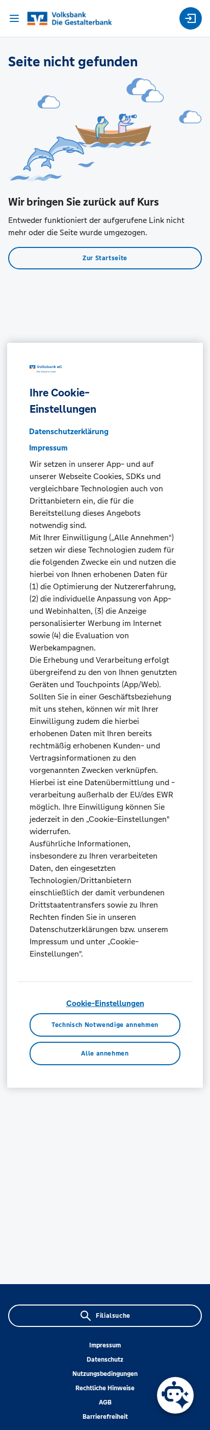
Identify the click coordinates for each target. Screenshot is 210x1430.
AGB (105, 1402)
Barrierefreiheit (105, 1417)
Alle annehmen (104, 1053)
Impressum (105, 1345)
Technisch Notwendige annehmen (105, 1025)
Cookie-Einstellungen (105, 1003)
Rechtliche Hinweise (105, 1388)
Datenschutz (105, 1360)
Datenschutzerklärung (69, 431)
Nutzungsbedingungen (105, 1374)
